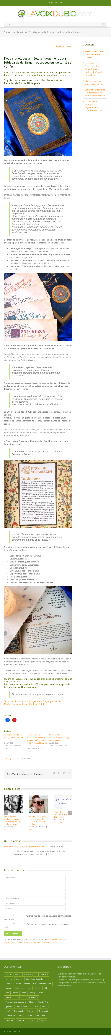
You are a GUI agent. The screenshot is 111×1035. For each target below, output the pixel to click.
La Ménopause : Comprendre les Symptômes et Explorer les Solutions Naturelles (95, 69)
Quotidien (9, 1006)
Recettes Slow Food (24, 1006)
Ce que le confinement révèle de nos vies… (62, 814)
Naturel (8, 997)
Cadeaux (9, 979)
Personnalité (33, 997)
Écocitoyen (10, 1020)
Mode (24, 993)
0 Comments (33, 829)
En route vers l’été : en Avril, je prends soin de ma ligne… (13, 737)
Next (68, 46)
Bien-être (27, 974)
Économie (31, 1020)
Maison (15, 993)
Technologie (44, 1011)
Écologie (20, 1020)
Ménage (33, 993)
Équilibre (42, 1020)
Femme (8, 988)
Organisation (20, 997)
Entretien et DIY (45, 983)
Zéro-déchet (40, 1016)
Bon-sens (44, 974)
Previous (60, 46)
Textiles (29, 1016)
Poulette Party (43, 1002)
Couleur (9, 983)
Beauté (17, 974)
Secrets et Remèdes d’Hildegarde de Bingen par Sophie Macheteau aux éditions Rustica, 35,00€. (32, 702)
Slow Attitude (18, 1011)
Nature (41, 993)
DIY (34, 983)
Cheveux (19, 979)
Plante (31, 1002)
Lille (46, 988)
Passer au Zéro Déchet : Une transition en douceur (95, 54)
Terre (20, 1016)
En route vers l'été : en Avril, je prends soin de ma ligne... (25, 847)
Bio (36, 974)
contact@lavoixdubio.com (55, 2)
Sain (36, 1006)
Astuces (9, 974)
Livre (7, 993)
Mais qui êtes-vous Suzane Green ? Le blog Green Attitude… (59, 737)
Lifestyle (38, 988)
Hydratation (19, 988)
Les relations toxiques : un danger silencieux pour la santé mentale (13, 820)
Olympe (9, 759)
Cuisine (18, 983)
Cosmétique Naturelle (34, 979)
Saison (44, 1006)
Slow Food (31, 1011)
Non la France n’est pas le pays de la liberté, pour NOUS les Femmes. (37, 820)
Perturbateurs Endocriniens (16, 1002)
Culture (27, 983)
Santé (8, 1011)
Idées (29, 988)
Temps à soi (10, 1016)
